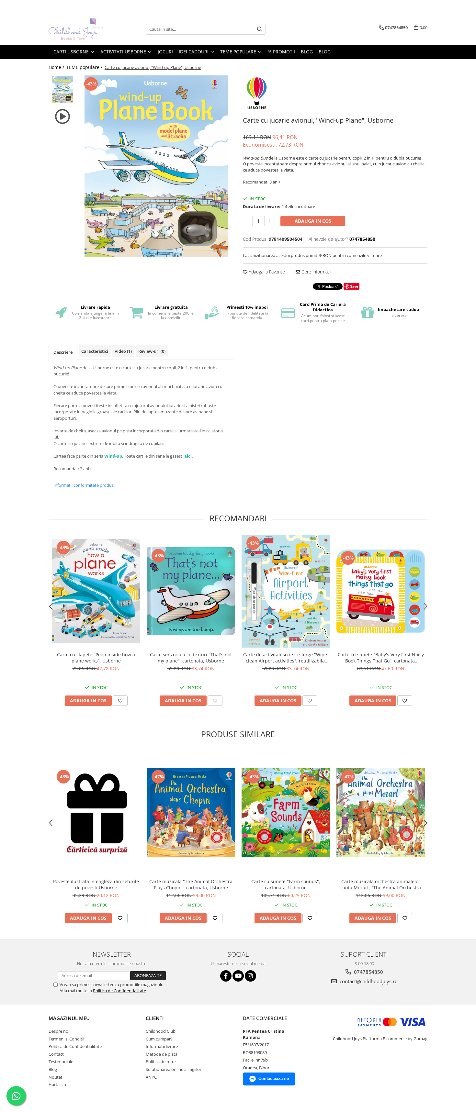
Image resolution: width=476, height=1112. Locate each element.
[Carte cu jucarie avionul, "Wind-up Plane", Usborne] (156, 166)
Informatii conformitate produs (83, 485)
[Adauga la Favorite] (120, 700)
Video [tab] (123, 351)
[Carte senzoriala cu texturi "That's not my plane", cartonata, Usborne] (191, 591)
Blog (325, 52)
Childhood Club (161, 1031)
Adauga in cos (313, 221)
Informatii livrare (162, 1046)
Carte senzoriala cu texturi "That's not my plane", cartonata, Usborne (191, 657)
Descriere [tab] (63, 352)
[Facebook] (226, 976)
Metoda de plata (161, 1054)
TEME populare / (85, 67)
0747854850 (368, 972)
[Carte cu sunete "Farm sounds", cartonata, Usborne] (286, 812)
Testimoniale (61, 1061)
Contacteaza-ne (273, 1078)
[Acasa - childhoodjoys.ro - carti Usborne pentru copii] (81, 29)
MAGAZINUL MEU (69, 1018)
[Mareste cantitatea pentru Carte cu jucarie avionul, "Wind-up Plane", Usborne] (269, 221)
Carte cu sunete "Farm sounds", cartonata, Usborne (285, 884)
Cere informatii (315, 272)
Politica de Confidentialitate (119, 991)
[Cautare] (260, 29)
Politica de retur (161, 1061)
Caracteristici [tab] (94, 351)
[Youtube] (238, 976)
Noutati (56, 1077)
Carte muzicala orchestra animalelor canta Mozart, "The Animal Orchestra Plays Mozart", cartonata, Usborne (380, 884)
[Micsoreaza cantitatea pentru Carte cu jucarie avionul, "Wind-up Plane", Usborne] (248, 221)
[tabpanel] (156, 166)
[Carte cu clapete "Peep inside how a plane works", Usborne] (96, 591)
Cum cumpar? (159, 1039)
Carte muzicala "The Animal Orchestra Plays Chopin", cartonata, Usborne (190, 884)
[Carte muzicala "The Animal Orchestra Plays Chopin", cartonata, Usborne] (191, 812)
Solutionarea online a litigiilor (173, 1069)
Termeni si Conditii (66, 1039)
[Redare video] (62, 116)
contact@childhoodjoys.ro (368, 981)
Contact (56, 1054)
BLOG (307, 52)
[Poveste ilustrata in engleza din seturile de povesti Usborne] (96, 812)
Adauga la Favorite (266, 272)
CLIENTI (155, 1018)
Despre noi (59, 1031)
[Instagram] (250, 976)
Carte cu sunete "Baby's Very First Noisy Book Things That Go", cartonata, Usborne (381, 657)
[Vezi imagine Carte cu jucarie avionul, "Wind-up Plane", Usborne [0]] (62, 89)
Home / (57, 67)
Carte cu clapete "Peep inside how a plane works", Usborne (96, 657)
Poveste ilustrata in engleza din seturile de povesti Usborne (96, 884)
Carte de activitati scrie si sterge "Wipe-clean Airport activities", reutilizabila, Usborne (286, 657)
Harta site (58, 1084)
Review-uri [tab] (151, 351)
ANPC (151, 1077)
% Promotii (281, 52)
